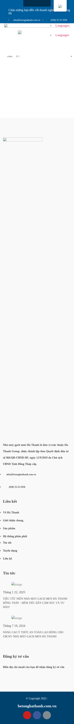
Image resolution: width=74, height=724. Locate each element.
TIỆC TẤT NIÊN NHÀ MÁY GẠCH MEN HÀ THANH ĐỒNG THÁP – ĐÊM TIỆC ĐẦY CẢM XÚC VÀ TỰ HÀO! (35, 603)
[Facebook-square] (30, 3)
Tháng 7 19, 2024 (14, 625)
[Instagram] (37, 3)
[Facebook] (37, 715)
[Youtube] (44, 3)
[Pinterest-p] (47, 715)
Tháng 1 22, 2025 (14, 592)
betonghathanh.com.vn (37, 706)
